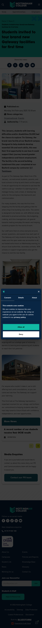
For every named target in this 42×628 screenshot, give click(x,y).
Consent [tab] (7, 298)
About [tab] (34, 298)
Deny (21, 334)
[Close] (38, 291)
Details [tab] (21, 298)
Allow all (21, 327)
